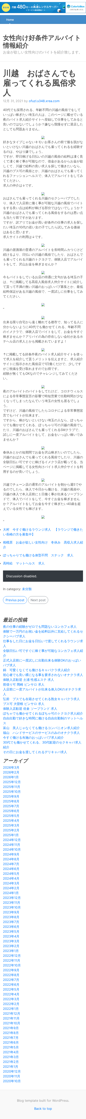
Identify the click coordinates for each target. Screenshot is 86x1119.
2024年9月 (11, 854)
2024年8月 (11, 859)
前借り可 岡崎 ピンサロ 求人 (23, 684)
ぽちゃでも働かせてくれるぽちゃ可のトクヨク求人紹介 (43, 713)
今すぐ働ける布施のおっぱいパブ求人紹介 (33, 737)
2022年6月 (11, 985)
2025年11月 (11, 787)
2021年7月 (11, 1038)
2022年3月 (11, 999)
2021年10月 (11, 1023)
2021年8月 (11, 1033)
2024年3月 (11, 883)
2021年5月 (11, 1047)
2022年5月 (11, 989)
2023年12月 (12, 898)
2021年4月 (11, 1052)
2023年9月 (11, 912)
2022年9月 (11, 970)
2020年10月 (12, 1081)
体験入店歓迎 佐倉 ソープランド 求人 (30, 709)
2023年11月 (11, 903)
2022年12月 (12, 956)
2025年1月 (11, 835)
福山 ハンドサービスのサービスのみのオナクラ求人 (41, 733)
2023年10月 (12, 907)
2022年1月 (11, 1009)
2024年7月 (11, 864)
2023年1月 (11, 951)
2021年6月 (11, 1042)
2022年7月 (11, 980)
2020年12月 (12, 1071)
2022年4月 (11, 994)
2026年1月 (11, 777)
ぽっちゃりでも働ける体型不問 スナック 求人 (38, 555)
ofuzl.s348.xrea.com (44, 101)
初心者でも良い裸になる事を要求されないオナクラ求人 (43, 675)
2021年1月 (10, 1067)
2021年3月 (11, 1057)
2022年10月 (12, 965)
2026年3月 (11, 767)
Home (10, 19)
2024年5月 (11, 874)
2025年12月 (12, 782)
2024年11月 (11, 845)
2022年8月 (11, 975)
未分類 (27, 589)
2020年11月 (11, 1076)
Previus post (15, 600)
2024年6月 (11, 869)
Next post (38, 600)
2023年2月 (11, 946)
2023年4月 (11, 936)
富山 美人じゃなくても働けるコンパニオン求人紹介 (41, 728)
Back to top (43, 1109)
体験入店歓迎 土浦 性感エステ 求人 (28, 680)
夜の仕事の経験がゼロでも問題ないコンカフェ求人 (40, 627)
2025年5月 (11, 816)
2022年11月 (11, 960)
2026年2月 (11, 772)
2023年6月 (11, 927)
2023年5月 (11, 931)
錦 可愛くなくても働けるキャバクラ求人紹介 (36, 670)
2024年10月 (12, 849)
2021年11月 (11, 1018)
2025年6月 (11, 811)
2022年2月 (11, 1004)
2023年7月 (11, 922)
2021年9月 (11, 1028)
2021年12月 (11, 1013)
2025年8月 (11, 801)
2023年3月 (11, 941)
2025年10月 (12, 792)
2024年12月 (12, 840)
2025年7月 (11, 806)
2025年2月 (11, 830)
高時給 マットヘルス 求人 (24, 563)
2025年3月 (11, 825)
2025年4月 (11, 820)
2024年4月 (11, 878)
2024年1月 (11, 893)
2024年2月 (11, 888)
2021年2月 (11, 1062)
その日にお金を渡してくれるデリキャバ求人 (35, 752)
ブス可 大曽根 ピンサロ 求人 (23, 704)
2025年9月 (11, 796)
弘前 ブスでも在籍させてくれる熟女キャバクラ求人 (41, 699)
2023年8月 (11, 917)
